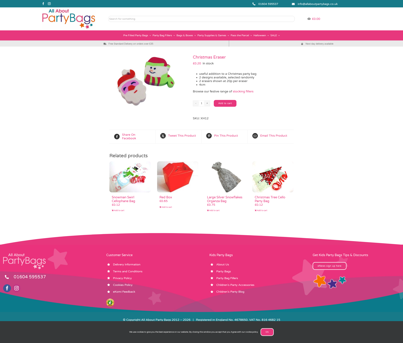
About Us (222, 264)
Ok (267, 332)
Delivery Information (126, 264)
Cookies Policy (123, 285)
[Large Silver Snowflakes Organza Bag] (225, 176)
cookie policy (251, 332)
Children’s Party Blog (230, 291)
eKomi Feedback (124, 291)
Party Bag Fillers (227, 278)
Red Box (165, 197)
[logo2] (69, 9)
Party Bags (223, 271)
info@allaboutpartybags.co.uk (318, 4)
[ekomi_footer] (110, 300)
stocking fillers (243, 91)
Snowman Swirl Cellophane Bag (123, 199)
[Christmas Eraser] (148, 81)
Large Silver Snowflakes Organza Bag (224, 199)
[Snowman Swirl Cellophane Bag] (130, 176)
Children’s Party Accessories (235, 285)
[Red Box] (178, 176)
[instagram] (49, 3)
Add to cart (225, 103)
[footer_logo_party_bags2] (24, 254)
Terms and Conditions (127, 271)
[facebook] (43, 3)
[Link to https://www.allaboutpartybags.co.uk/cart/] (309, 18)
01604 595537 (268, 4)
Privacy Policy (122, 278)
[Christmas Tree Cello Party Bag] (273, 176)
